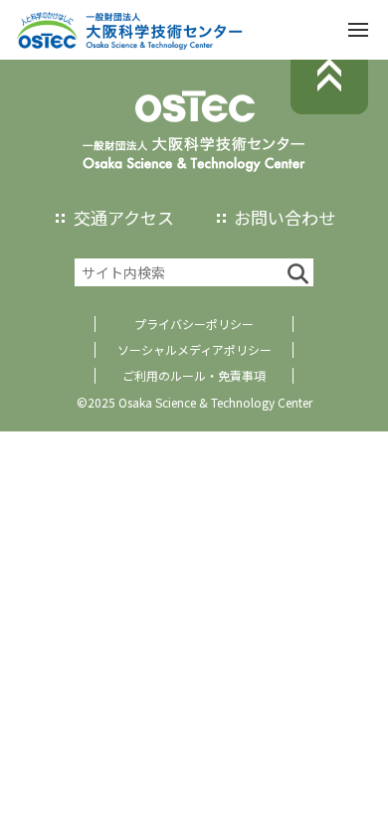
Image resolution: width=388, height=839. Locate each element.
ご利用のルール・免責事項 (194, 375)
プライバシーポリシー (194, 323)
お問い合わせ (284, 217)
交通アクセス (124, 217)
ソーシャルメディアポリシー (194, 349)
